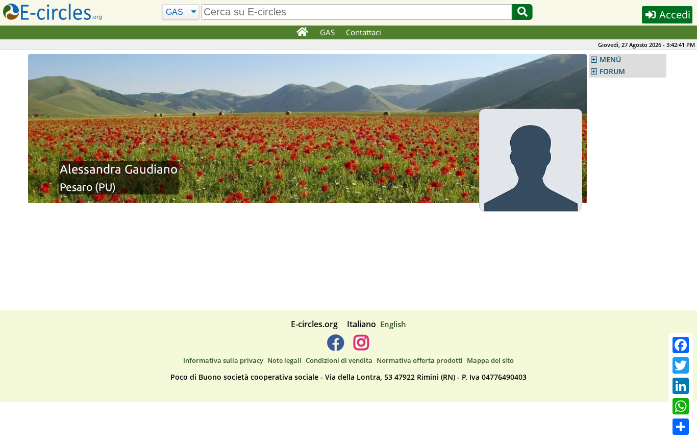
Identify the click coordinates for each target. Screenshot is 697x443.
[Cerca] (522, 12)
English (393, 324)
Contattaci (363, 32)
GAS (327, 32)
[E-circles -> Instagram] (361, 346)
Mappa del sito (490, 360)
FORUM (612, 71)
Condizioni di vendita (339, 360)
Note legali (284, 360)
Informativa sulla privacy (223, 360)
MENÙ (610, 59)
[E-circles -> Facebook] (335, 346)
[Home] (302, 33)
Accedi (673, 14)
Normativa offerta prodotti (420, 360)
